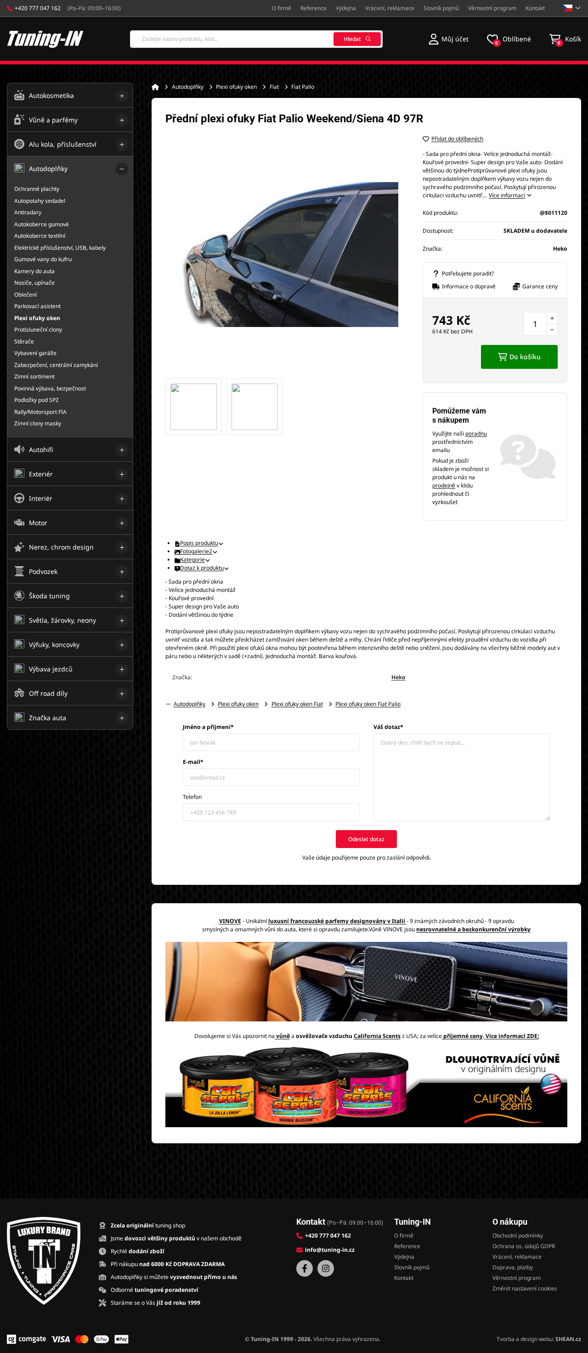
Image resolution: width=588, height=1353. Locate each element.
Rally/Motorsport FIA (40, 412)
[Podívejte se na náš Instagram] (325, 1268)
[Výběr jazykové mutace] (572, 8)
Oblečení (25, 294)
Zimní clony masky (37, 423)
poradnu (476, 433)
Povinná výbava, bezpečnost (50, 388)
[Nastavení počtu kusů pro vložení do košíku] (540, 324)
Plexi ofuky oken (236, 87)
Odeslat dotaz (366, 839)
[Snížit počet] (552, 330)
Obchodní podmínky (517, 1235)
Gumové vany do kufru (43, 259)
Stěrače (24, 341)
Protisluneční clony (38, 329)
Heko (398, 677)
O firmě (281, 8)
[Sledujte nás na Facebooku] (304, 1268)
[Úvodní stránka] (155, 87)
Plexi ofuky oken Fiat (297, 704)
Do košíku (525, 356)
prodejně (443, 485)
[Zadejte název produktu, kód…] (256, 39)
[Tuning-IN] (45, 39)
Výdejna (346, 8)
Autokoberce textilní (39, 236)
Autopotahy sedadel (39, 201)
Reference (313, 8)
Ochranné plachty (36, 189)
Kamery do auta (34, 271)
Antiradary (27, 212)
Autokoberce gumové (41, 224)
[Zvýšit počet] (552, 318)
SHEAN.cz (568, 1339)
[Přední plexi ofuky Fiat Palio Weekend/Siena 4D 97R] (284, 254)
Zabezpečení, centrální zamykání (56, 365)
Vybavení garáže (35, 353)
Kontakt (535, 8)
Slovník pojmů (441, 8)
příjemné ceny (463, 1036)
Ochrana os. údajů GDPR (523, 1246)
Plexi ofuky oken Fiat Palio (368, 704)
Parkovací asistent (37, 306)
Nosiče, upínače (34, 283)
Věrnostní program (492, 8)
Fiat (274, 87)
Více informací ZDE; (512, 1036)
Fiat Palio (302, 87)
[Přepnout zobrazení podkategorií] (122, 96)
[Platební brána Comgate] (26, 1339)
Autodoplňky (188, 87)
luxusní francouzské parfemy (308, 921)
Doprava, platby (512, 1267)
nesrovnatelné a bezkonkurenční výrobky (473, 929)
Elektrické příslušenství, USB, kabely (60, 248)
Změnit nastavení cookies (524, 1288)
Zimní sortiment (34, 376)
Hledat (352, 39)
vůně (283, 1036)
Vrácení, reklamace (389, 8)
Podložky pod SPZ (36, 400)
